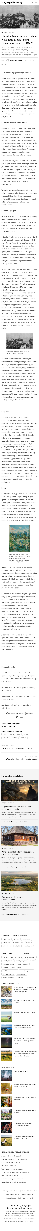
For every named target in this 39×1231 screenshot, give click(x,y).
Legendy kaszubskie (21, 1071)
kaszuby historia (8, 961)
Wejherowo (29, 946)
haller (18, 734)
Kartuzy (6, 939)
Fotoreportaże (32, 1191)
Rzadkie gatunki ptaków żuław (24, 1012)
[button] (36, 2)
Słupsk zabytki (21, 974)
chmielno (5, 967)
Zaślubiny (9, 351)
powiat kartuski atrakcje (10, 971)
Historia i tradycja (7, 32)
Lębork (18, 946)
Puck (16, 939)
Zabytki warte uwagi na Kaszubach (13, 1182)
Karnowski (9, 161)
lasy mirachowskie (8, 974)
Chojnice (26, 939)
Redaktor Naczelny (11, 821)
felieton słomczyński (9, 977)
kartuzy (32, 961)
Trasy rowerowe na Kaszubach (11, 1169)
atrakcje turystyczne (26, 971)
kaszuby (14, 737)
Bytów (29, 942)
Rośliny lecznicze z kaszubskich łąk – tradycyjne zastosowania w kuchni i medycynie (25, 989)
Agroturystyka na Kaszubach (11, 1156)
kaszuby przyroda (8, 964)
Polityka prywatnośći (25, 1198)
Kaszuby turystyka (22, 964)
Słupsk (6, 942)
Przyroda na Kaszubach (9, 1175)
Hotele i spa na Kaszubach (10, 1162)
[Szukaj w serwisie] (32, 2)
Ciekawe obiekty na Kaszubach (12, 1179)
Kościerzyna (18, 942)
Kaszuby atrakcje (16, 957)
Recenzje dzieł (11, 1198)
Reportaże (13, 1191)
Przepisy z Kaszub (27, 1194)
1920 (32, 140)
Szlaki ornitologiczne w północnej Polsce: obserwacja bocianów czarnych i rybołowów (25, 1054)
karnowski (6, 737)
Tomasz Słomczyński (16, 60)
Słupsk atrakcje (16, 967)
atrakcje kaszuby (30, 957)
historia (25, 734)
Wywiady (22, 1191)
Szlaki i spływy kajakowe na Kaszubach (15, 1172)
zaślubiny (23, 737)
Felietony (5, 1191)
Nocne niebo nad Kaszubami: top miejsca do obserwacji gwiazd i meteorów (25, 1041)
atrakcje (20, 977)
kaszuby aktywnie (21, 961)
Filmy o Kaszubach (12, 1194)
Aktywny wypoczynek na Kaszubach (14, 1159)
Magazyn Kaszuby (11, 2)
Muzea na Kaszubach (8, 1166)
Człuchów (7, 946)
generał (11, 734)
